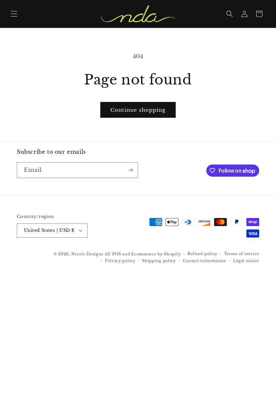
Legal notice (246, 260)
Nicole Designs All (91, 254)
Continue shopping (138, 110)
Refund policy (202, 253)
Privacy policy (120, 260)
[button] (14, 13)
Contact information (205, 260)
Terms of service (241, 253)
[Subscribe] (130, 170)
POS (116, 254)
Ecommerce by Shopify (156, 254)
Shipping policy (159, 260)
